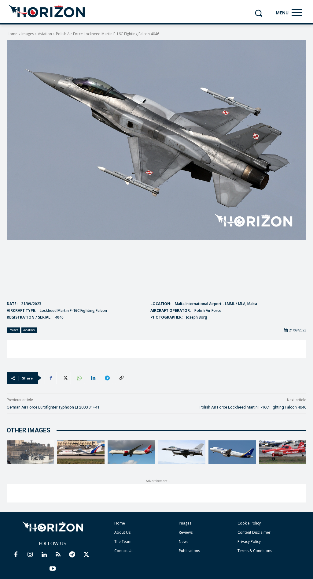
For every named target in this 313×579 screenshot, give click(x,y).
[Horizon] (47, 11)
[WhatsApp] (79, 378)
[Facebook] (51, 378)
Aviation (45, 33)
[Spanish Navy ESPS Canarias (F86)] (30, 452)
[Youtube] (52, 568)
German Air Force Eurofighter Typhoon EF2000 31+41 (53, 407)
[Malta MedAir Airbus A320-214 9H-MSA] (232, 452)
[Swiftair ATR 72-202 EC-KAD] (81, 452)
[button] (258, 13)
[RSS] (58, 554)
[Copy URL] (121, 378)
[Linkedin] (93, 378)
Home (12, 33)
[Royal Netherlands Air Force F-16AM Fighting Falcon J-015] (181, 452)
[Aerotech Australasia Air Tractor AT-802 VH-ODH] (282, 452)
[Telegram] (107, 378)
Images (27, 33)
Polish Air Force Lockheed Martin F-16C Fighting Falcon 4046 (253, 407)
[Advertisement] (156, 349)
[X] (65, 378)
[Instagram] (29, 554)
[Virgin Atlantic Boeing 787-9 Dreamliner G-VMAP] (131, 452)
